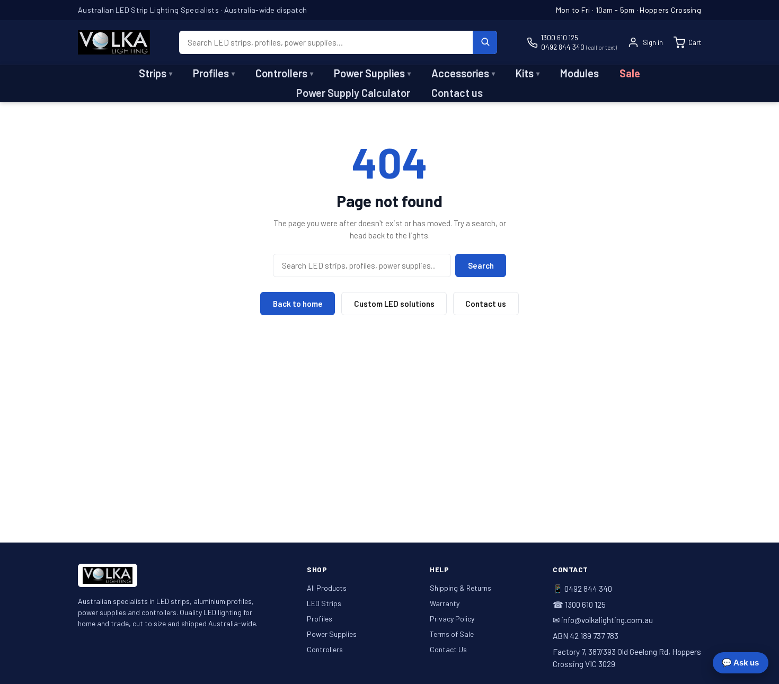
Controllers (284, 73)
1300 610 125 (559, 37)
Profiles (214, 73)
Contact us (457, 92)
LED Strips (324, 603)
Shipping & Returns (460, 587)
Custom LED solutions (394, 303)
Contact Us (448, 649)
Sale (629, 73)
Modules (579, 73)
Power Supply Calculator (353, 92)
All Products (327, 587)
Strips (155, 73)
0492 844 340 (579, 46)
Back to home (298, 303)
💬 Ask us (740, 662)
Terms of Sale (452, 633)
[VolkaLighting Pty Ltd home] (114, 42)
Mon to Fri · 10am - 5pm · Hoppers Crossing (628, 9)
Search (481, 265)
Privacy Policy (452, 618)
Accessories (463, 73)
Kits (527, 73)
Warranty (444, 603)
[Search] (485, 42)
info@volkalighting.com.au (607, 620)
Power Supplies (372, 73)
